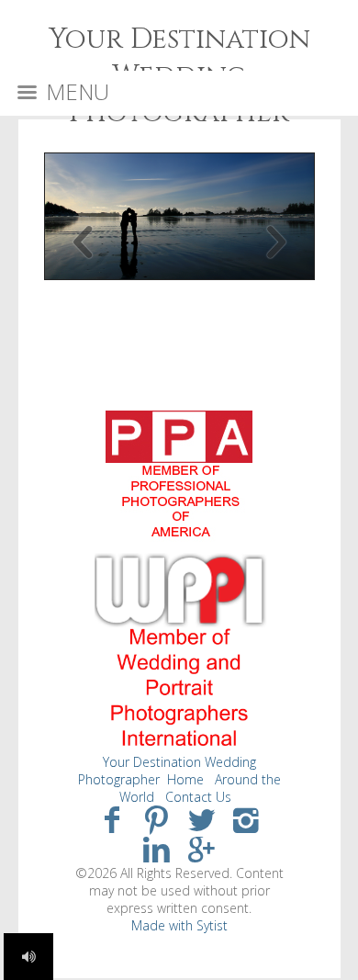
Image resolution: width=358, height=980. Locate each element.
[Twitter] (201, 819)
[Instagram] (246, 819)
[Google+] (201, 848)
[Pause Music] (28, 956)
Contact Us (198, 796)
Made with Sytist (179, 925)
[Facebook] (111, 819)
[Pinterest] (156, 819)
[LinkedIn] (156, 848)
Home (185, 779)
